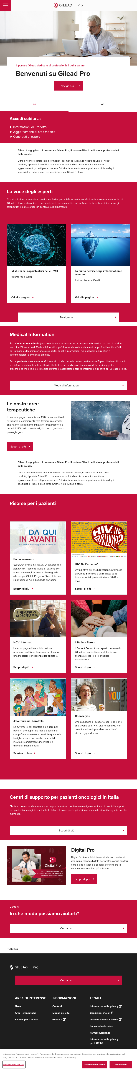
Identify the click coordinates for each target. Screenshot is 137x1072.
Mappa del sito (61, 1013)
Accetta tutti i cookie (94, 1064)
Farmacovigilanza (100, 1033)
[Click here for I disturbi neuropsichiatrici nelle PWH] (36, 244)
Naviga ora (67, 86)
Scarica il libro (22, 753)
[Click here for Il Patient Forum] (99, 618)
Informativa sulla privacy (104, 1006)
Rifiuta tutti (121, 1064)
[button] (34, 105)
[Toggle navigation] (5, 5)
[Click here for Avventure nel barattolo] (38, 697)
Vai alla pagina (20, 297)
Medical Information (66, 385)
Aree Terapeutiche (25, 1013)
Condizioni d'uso (99, 1013)
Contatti (57, 1006)
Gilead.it (57, 1019)
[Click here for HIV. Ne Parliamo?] (99, 540)
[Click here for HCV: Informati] (38, 618)
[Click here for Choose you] (99, 694)
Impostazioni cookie (13, 1064)
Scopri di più (18, 446)
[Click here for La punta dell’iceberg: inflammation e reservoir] (100, 244)
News (18, 1006)
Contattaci (66, 928)
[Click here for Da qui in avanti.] (38, 537)
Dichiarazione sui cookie (104, 1019)
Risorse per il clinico (26, 1019)
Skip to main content (41, 14)
